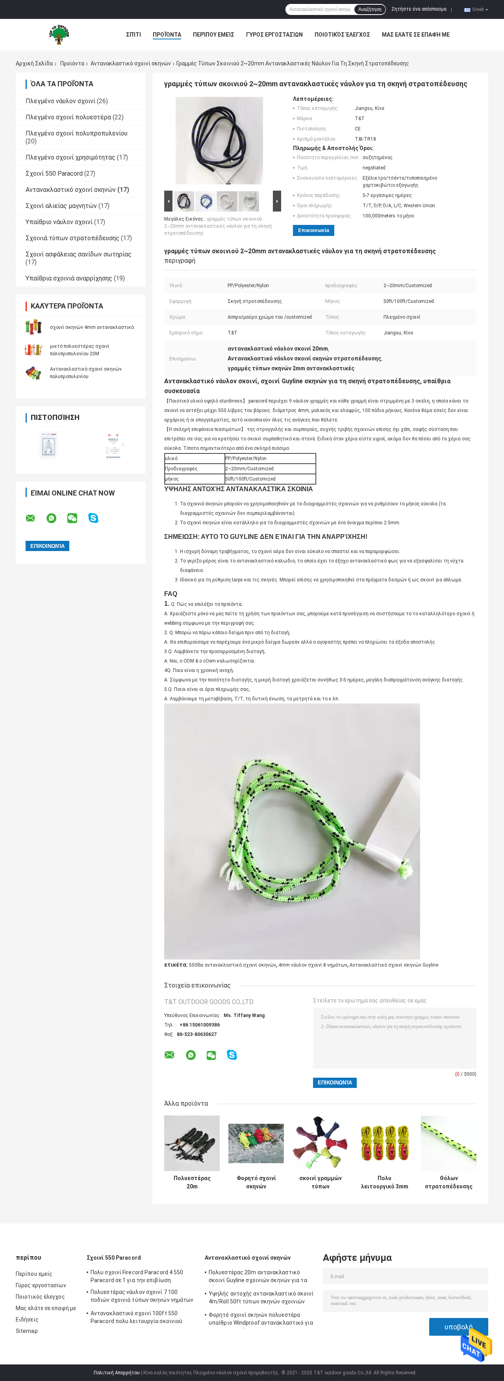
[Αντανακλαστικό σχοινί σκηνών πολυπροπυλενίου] (33, 372)
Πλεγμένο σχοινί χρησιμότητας (70, 157)
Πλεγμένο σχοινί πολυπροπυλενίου (77, 133)
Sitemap (27, 1331)
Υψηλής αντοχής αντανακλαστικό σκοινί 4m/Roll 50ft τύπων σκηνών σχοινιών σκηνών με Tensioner (261, 1298)
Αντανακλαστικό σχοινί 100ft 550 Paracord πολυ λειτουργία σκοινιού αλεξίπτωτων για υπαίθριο (136, 1318)
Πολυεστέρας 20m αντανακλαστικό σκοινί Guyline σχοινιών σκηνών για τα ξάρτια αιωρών (192, 1182)
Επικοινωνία (313, 230)
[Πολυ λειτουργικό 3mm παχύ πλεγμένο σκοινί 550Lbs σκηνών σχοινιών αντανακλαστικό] (384, 1143)
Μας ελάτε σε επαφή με (416, 35)
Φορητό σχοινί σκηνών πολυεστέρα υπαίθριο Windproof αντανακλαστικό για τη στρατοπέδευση (256, 1182)
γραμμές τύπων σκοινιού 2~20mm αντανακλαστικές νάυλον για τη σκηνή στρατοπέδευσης (218, 226)
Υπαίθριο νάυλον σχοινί (59, 222)
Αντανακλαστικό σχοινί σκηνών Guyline (394, 965)
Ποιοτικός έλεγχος (342, 35)
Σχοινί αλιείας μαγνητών (61, 206)
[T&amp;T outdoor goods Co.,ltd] (59, 34)
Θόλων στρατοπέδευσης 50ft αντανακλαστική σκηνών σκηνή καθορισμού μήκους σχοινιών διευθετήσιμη (448, 1182)
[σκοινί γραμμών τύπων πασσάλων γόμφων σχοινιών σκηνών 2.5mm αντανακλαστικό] (320, 1143)
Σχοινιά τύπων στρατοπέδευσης (72, 238)
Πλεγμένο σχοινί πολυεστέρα (68, 117)
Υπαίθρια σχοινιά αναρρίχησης (69, 278)
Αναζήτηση (370, 9)
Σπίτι (133, 35)
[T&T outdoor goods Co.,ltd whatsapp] (56, 518)
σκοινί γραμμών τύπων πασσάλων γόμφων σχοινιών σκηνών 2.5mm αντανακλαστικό (320, 1182)
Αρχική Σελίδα (34, 63)
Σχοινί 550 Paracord (54, 173)
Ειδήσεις (27, 1319)
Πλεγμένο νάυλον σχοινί (60, 101)
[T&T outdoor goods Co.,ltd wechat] (77, 518)
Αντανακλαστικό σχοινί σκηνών (131, 63)
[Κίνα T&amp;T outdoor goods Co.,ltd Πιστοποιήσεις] (48, 445)
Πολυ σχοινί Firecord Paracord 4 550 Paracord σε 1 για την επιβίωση (137, 1276)
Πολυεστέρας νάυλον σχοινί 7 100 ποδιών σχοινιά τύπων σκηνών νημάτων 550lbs (142, 1297)
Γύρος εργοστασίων (274, 35)
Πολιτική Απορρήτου (117, 1372)
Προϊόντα (167, 35)
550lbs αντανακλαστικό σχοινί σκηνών (232, 965)
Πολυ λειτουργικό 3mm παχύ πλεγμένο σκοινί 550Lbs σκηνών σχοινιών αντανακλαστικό (384, 1182)
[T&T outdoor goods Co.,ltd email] (35, 518)
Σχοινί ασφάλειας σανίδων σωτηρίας (79, 254)
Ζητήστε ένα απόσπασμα (419, 9)
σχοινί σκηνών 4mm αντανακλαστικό (92, 327)
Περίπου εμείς (213, 35)
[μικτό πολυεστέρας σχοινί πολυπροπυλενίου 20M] (33, 349)
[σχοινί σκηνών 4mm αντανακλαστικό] (33, 326)
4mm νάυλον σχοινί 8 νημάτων (312, 965)
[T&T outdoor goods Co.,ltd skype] (98, 518)
